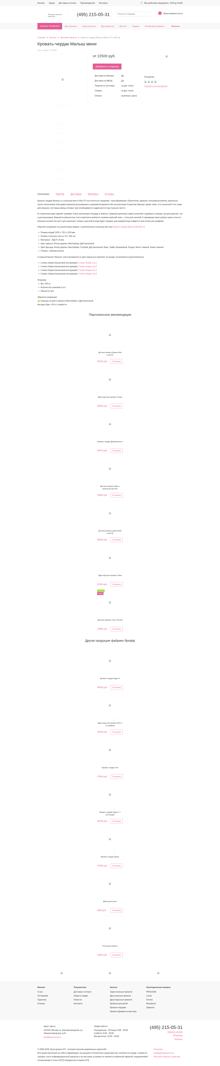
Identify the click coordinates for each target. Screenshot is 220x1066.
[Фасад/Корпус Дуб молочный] (152, 82)
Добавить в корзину (107, 66)
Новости (78, 1000)
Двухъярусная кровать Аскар (110, 397)
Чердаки (135, 26)
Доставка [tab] (76, 194)
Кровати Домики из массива (123, 1011)
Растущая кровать (110, 946)
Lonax (149, 996)
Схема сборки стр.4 (87, 274)
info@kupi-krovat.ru (52, 1037)
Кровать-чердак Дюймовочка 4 (110, 442)
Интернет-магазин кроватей (55, 15)
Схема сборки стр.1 (87, 263)
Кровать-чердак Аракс (110, 857)
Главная (41, 37)
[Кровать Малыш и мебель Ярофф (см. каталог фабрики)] (62, 110)
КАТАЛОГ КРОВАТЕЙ (49, 26)
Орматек (150, 1007)
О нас (40, 992)
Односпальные (89, 26)
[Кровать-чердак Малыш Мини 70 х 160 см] (62, 79)
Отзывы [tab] (109, 194)
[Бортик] (62, 119)
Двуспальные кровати (120, 996)
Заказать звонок (175, 1032)
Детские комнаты (69, 37)
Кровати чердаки (118, 1007)
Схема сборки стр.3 (87, 270)
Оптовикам (42, 996)
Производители (87, 3)
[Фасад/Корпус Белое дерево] (146, 82)
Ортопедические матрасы (158, 987)
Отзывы (41, 1003)
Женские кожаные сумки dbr (167, 1057)
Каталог (41, 3)
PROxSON (151, 992)
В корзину (116, 361)
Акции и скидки (81, 996)
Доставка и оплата (67, 3)
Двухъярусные (107, 26)
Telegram (178, 1039)
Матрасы (175, 26)
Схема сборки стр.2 (87, 266)
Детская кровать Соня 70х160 (110, 620)
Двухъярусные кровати (121, 1000)
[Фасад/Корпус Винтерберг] (149, 82)
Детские (123, 26)
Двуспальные (71, 26)
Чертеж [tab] (60, 194)
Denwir (149, 1000)
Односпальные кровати (121, 992)
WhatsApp (178, 1035)
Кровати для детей (119, 1003)
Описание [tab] (43, 194)
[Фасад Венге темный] (155, 82)
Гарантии (41, 1000)
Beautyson (151, 1003)
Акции (52, 3)
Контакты (103, 3)
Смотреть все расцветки (155, 86)
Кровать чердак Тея (110, 768)
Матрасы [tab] (93, 194)
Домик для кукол (110, 901)
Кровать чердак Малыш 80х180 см (128, 227)
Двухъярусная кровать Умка (110, 575)
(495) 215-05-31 (93, 14)
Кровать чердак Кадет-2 (110, 678)
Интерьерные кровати (154, 26)
